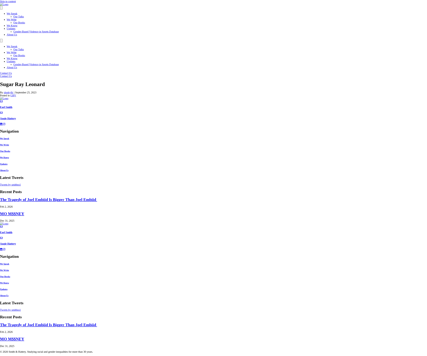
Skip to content (8, 1)
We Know (12, 25)
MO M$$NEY (12, 214)
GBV (13, 95)
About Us (12, 34)
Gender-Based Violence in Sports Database (36, 31)
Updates (11, 28)
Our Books (19, 22)
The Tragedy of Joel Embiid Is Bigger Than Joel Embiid (48, 199)
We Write (12, 19)
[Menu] (1, 8)
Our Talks (18, 16)
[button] (1, 124)
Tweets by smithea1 (10, 184)
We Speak (12, 13)
